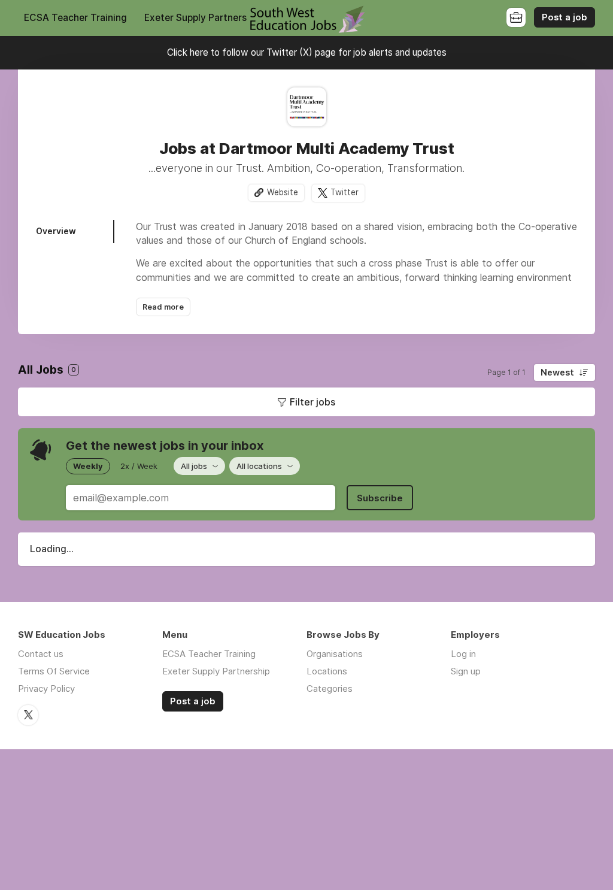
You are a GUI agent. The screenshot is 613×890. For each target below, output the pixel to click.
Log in (463, 653)
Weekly (88, 466)
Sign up (466, 671)
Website (282, 192)
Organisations (334, 653)
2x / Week (138, 466)
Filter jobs (312, 402)
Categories (329, 688)
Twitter (344, 192)
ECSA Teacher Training (75, 17)
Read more (163, 306)
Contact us (40, 653)
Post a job (564, 17)
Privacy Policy (46, 688)
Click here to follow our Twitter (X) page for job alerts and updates (307, 52)
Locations (326, 671)
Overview (56, 231)
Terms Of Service (54, 671)
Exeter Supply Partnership (202, 17)
